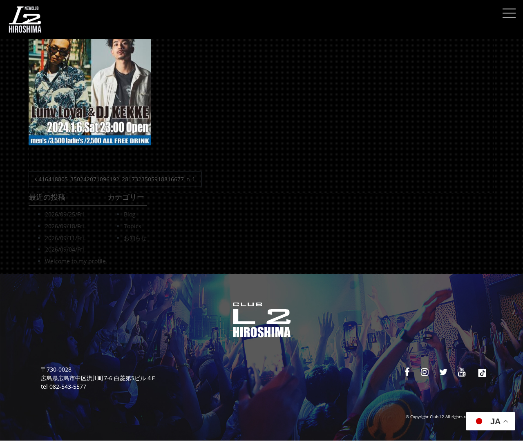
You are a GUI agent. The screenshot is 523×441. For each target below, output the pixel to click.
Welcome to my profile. (76, 261)
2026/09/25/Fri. (65, 214)
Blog (130, 214)
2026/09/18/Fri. (65, 226)
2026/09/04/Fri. (65, 249)
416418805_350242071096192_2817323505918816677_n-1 (116, 179)
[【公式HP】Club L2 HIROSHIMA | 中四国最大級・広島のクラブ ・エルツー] (25, 19)
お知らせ (135, 238)
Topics (132, 226)
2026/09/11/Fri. (65, 238)
